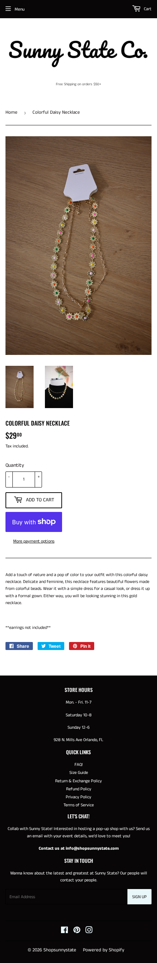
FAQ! (78, 765)
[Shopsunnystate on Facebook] (64, 931)
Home (11, 112)
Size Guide (78, 773)
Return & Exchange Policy (78, 781)
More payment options (33, 541)
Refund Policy (78, 789)
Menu (19, 9)
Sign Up (139, 897)
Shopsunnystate (59, 950)
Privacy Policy (78, 797)
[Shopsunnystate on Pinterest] (77, 931)
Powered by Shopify (103, 950)
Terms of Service (79, 805)
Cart (147, 9)
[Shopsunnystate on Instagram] (89, 931)
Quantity (14, 465)
